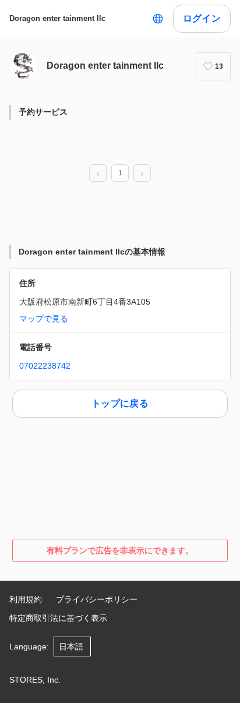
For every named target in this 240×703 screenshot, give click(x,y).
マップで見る (43, 318)
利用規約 (25, 599)
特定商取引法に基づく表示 (58, 618)
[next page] (142, 173)
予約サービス (43, 111)
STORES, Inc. (35, 679)
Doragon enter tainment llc (57, 18)
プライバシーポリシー (96, 599)
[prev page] (98, 173)
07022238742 (44, 365)
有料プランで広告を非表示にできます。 (120, 550)
